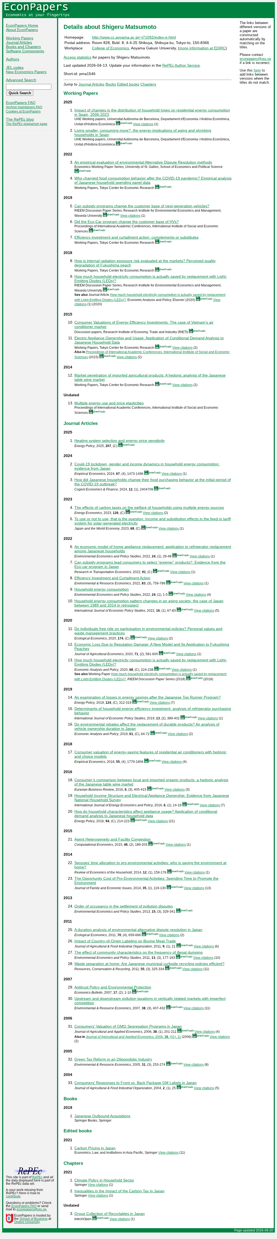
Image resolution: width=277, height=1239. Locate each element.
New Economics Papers (26, 72)
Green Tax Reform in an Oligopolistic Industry (113, 1059)
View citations (143, 124)
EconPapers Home (22, 25)
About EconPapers (22, 30)
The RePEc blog (20, 119)
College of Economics (110, 48)
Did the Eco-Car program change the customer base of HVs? (126, 221)
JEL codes (15, 67)
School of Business (33, 1218)
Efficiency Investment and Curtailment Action (112, 578)
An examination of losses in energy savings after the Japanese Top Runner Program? (147, 697)
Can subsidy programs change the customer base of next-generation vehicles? (141, 206)
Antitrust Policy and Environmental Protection (112, 987)
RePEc (37, 1177)
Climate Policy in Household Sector (104, 1180)
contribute (13, 1196)
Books (110, 84)
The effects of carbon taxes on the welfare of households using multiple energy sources (149, 507)
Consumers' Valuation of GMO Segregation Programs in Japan (128, 1026)
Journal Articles (19, 42)
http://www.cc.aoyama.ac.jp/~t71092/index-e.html (134, 37)
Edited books (128, 84)
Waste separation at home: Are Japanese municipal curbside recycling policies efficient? (149, 964)
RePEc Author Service (181, 65)
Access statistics (77, 57)
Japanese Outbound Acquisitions (102, 1116)
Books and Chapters (23, 47)
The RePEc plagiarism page (26, 124)
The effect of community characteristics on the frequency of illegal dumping (138, 952)
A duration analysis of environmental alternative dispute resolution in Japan (138, 929)
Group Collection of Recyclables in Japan (109, 1213)
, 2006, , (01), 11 (133, 1036)
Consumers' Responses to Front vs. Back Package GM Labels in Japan (135, 1083)
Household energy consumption (101, 589)
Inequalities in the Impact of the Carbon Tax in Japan (119, 1191)
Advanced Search (21, 80)
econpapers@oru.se (255, 59)
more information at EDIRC (202, 48)
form (257, 70)
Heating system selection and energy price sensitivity (119, 440)
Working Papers (19, 38)
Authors (12, 59)
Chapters (148, 84)
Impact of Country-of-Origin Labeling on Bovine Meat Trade (125, 941)
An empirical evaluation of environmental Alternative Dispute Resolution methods (143, 162)
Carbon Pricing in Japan (95, 1148)
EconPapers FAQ (20, 102)
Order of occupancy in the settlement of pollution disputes (123, 906)
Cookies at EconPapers (23, 111)
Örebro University (26, 1222)
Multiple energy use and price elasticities (109, 403)
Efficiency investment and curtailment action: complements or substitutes (136, 237)
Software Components (25, 51)
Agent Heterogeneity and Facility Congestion (112, 839)
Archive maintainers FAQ (24, 107)
